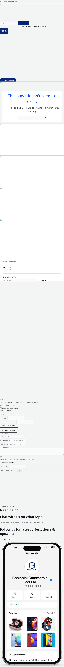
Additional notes (4, 447)
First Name (3, 437)
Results (13, 470)
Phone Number (5, 440)
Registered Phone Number (8, 422)
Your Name (3, 418)
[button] (4, 31)
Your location (4, 466)
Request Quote (8, 462)
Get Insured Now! (8, 425)
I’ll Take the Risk (8, 430)
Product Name (4, 444)
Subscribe (44, 280)
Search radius (5, 470)
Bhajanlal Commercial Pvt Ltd (8, 1)
